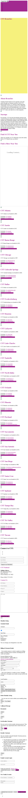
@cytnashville (9, 364)
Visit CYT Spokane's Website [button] (8, 499)
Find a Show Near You (12, 27)
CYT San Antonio (11, 50)
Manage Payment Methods (7, 659)
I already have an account (6, 791)
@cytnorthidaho (9, 380)
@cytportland (9, 423)
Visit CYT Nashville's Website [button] (8, 366)
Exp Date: (3, 685)
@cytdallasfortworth (10, 290)
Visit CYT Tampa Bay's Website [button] (8, 514)
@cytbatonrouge (10, 246)
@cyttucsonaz (9, 542)
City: (2, 667)
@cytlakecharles (10, 349)
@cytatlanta (8, 216)
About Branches (10, 23)
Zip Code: (3, 670)
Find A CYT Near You (12, 26)
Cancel (12, 769)
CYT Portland (10, 48)
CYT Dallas (9, 35)
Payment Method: (5, 657)
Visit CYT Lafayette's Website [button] (8, 337)
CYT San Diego (10, 52)
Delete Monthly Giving (10, 689)
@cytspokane (9, 496)
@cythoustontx (9, 321)
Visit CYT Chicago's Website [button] (7, 263)
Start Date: (3, 633)
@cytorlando (9, 393)
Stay (2, 728)
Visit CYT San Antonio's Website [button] (8, 455)
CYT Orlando (10, 45)
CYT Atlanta (10, 29)
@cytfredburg (9, 305)
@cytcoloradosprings (11, 275)
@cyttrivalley (9, 526)
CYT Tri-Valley (10, 57)
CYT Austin (9, 30)
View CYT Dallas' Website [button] (7, 293)
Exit (5, 728)
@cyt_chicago (9, 262)
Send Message (5, 616)
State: (2, 668)
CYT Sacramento (11, 49)
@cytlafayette (9, 334)
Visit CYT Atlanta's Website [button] (7, 219)
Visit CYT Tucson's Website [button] (7, 543)
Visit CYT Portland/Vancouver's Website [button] (10, 425)
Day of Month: (4, 636)
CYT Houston (10, 38)
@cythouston (9, 319)
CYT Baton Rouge (11, 31)
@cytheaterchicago (10, 260)
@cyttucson (8, 541)
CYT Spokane (10, 54)
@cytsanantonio (9, 453)
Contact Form (10, 60)
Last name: (3, 662)
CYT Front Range (11, 72)
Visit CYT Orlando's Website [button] (7, 396)
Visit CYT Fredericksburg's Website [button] (9, 307)
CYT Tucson (10, 58)
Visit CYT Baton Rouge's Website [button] (9, 248)
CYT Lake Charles (11, 41)
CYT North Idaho (11, 44)
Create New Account (5, 769)
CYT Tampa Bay (11, 56)
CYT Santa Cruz (11, 53)
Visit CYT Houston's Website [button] (8, 322)
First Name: (3, 660)
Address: (3, 663)
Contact (5, 9)
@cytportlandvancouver (11, 424)
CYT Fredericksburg (11, 37)
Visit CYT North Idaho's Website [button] (8, 381)
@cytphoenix (9, 408)
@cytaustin (8, 231)
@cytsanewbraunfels (11, 452)
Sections (7, 22)
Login (17, 769)
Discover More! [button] (4, 129)
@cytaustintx (9, 232)
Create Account (21, 791)
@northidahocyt (9, 378)
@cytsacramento (10, 437)
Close (2, 689)
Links (6, 61)
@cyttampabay (9, 511)
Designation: (4, 638)
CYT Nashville (10, 42)
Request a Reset (14, 768)
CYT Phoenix (10, 46)
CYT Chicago (10, 33)
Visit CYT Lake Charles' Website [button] (8, 352)
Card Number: (4, 679)
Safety (5, 6)
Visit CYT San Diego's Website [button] (8, 470)
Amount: (3, 626)
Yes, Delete (7, 701)
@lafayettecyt (9, 335)
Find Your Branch (8, 5)
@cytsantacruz (9, 482)
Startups (8, 25)
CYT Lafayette (10, 39)
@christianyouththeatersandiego (13, 467)
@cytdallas (8, 291)
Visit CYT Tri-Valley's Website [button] (8, 529)
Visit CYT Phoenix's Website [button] (7, 411)
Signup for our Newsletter (6, 564)
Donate (5, 8)
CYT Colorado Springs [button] (6, 278)
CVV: (2, 682)
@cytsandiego (9, 468)
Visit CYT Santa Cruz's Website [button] (8, 484)
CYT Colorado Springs (12, 34)
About (5, 4)
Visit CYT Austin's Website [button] (7, 234)
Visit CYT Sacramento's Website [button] (8, 440)
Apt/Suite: (3, 665)
